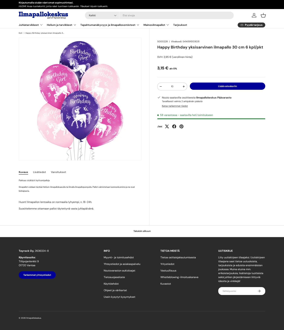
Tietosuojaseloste (114, 277)
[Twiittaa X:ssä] (167, 126)
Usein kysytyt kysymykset (119, 297)
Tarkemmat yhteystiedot (37, 274)
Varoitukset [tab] (58, 172)
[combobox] (159, 15)
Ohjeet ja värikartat (115, 290)
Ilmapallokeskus (33, 318)
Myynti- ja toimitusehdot (119, 257)
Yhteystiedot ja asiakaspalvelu (122, 264)
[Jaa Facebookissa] (174, 126)
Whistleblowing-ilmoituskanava (179, 277)
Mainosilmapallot (154, 25)
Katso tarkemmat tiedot (175, 105)
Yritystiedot (167, 264)
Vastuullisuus (168, 270)
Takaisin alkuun (142, 231)
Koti (20, 33)
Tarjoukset (180, 25)
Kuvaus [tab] (23, 172)
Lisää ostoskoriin (227, 86)
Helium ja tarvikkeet (59, 25)
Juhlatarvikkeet (29, 25)
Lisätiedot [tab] (39, 172)
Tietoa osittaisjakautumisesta (178, 257)
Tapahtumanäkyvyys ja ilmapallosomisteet (107, 25)
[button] (263, 15)
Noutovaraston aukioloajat (119, 270)
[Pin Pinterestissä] (181, 126)
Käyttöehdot (111, 283)
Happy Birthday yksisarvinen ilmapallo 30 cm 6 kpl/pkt (45, 33)
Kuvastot (165, 283)
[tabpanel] (80, 194)
